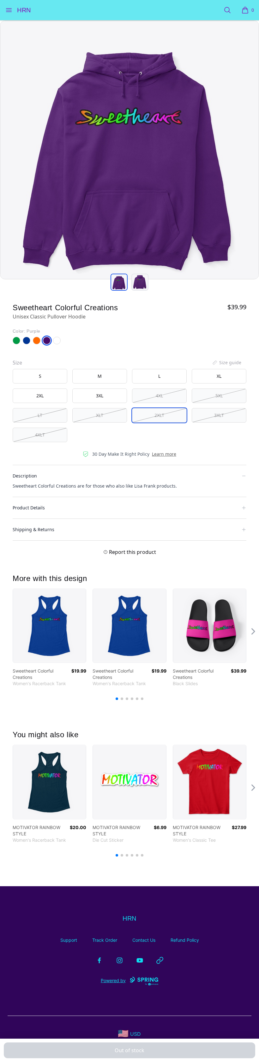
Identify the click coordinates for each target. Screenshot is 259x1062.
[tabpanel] (129, 150)
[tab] (119, 282)
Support (68, 940)
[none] (226, 362)
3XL (99, 396)
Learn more (164, 454)
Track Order (104, 940)
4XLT (40, 435)
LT (40, 415)
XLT (99, 415)
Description (25, 476)
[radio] (40, 376)
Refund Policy (185, 940)
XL (219, 376)
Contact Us (143, 940)
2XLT (159, 415)
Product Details (29, 508)
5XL (219, 396)
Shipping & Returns (33, 529)
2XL (40, 396)
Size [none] (17, 362)
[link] (49, 625)
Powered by (113, 980)
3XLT (219, 415)
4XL (159, 396)
